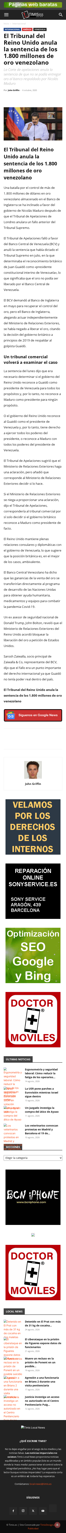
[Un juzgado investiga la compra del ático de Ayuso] (13, 1113)
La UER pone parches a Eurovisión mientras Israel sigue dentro (41, 1092)
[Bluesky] (52, 1509)
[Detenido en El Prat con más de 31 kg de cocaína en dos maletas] (13, 1329)
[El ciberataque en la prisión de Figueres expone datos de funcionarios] (13, 1349)
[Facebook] (7, 98)
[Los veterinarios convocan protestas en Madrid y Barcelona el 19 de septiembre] (13, 1137)
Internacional (19, 23)
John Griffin (13, 90)
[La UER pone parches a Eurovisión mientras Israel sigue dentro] (13, 1100)
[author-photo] (33, 778)
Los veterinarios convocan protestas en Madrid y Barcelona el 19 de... (41, 1129)
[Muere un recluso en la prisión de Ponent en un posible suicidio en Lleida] (13, 1368)
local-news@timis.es (41, 1484)
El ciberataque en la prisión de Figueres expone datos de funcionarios (43, 1343)
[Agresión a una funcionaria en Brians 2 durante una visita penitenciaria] (13, 1387)
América (27, 29)
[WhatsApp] (24, 98)
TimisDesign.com (49, 1524)
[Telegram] (32, 98)
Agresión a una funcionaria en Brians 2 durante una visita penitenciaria (42, 1381)
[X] (15, 98)
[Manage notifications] (57, 1525)
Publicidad (33, 1528)
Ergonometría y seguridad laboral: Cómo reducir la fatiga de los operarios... (41, 1073)
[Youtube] (43, 1511)
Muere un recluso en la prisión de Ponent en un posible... (40, 1362)
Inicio (6, 23)
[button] (6, 15)
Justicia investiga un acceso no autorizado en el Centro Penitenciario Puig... (42, 1400)
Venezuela (39, 29)
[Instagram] (23, 1511)
